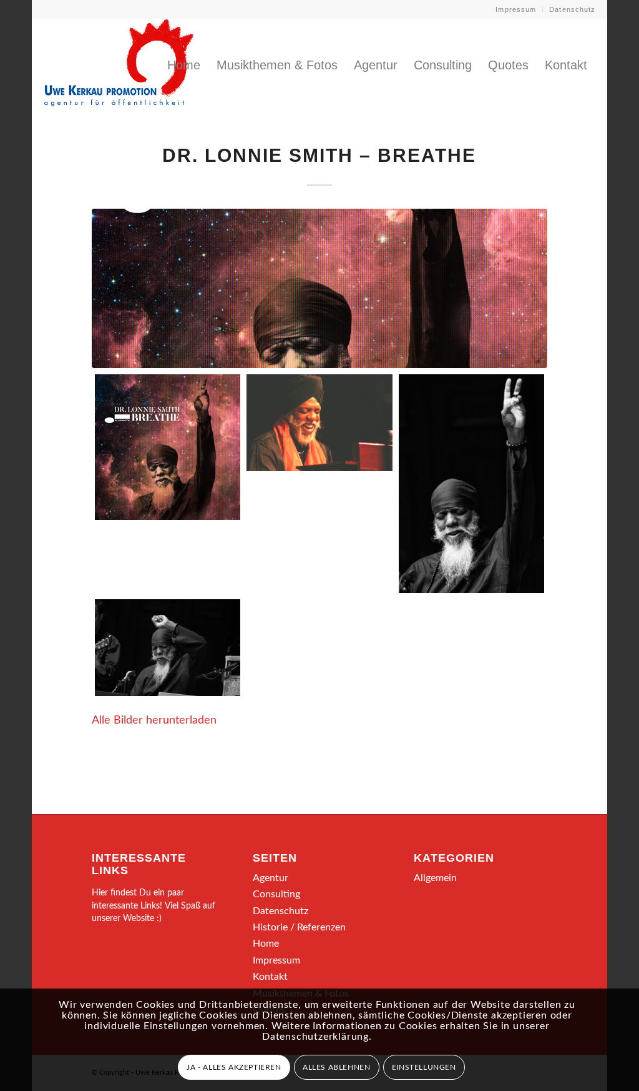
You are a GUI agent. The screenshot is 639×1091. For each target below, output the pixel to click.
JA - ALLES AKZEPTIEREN (234, 1067)
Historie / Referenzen (299, 927)
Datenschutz (572, 9)
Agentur (270, 878)
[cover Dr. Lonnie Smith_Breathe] (319, 288)
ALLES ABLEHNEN (336, 1067)
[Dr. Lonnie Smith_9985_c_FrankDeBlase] (471, 483)
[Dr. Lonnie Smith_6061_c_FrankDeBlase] (319, 422)
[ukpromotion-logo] (119, 65)
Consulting (276, 894)
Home (266, 944)
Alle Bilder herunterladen (154, 720)
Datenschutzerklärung (315, 1037)
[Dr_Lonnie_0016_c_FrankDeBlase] (167, 647)
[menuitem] (516, 9)
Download (108, 387)
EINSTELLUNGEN (424, 1067)
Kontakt (270, 977)
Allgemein (435, 878)
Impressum (515, 9)
